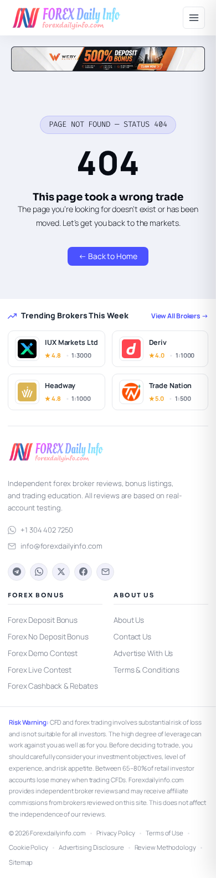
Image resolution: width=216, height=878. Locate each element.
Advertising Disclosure (91, 847)
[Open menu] (194, 18)
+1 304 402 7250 (46, 530)
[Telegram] (16, 572)
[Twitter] (61, 572)
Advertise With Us (143, 653)
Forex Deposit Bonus (43, 620)
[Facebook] (83, 572)
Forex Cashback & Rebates (53, 686)
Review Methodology (165, 847)
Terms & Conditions (146, 670)
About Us (129, 620)
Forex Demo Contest (43, 653)
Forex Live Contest (39, 670)
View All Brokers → (179, 316)
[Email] (105, 572)
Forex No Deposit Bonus (48, 637)
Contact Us (132, 637)
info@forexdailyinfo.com (61, 546)
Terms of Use (164, 833)
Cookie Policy (28, 847)
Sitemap (21, 862)
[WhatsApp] (39, 572)
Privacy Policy (116, 833)
